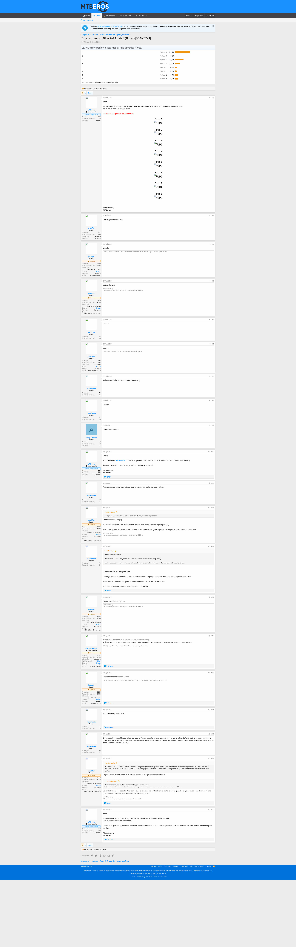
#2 (213, 216)
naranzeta (91, 413)
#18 (212, 734)
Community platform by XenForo (148, 873)
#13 (212, 546)
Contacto (176, 866)
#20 (212, 810)
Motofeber (91, 388)
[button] (116, 15)
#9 (213, 425)
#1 (213, 98)
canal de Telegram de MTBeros (109, 26)
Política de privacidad (197, 866)
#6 (213, 344)
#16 (212, 673)
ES (100, 446)
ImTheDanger (91, 648)
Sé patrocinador (156, 866)
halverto (91, 332)
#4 (213, 281)
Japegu (91, 256)
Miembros (127, 15)
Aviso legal (184, 866)
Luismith (91, 356)
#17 (212, 710)
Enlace (98, 271)
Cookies (208, 866)
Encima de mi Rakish (94, 306)
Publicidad (167, 866)
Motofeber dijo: (110, 512)
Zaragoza (97, 365)
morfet (91, 228)
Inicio (87, 15)
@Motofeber (120, 460)
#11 (212, 483)
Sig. (89, 93)
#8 (213, 401)
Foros (98, 15)
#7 (213, 376)
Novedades (110, 15)
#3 (213, 244)
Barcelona (97, 659)
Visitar (99, 661)
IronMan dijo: (109, 551)
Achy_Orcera (91, 437)
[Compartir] (209, 97)
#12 (212, 508)
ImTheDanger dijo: (111, 781)
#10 (212, 452)
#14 (212, 597)
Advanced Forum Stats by (148, 877)
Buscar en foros (88, 20)
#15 (212, 636)
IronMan (91, 293)
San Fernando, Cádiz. (94, 269)
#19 (212, 758)
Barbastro (97, 236)
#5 (213, 320)
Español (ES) (87, 866)
